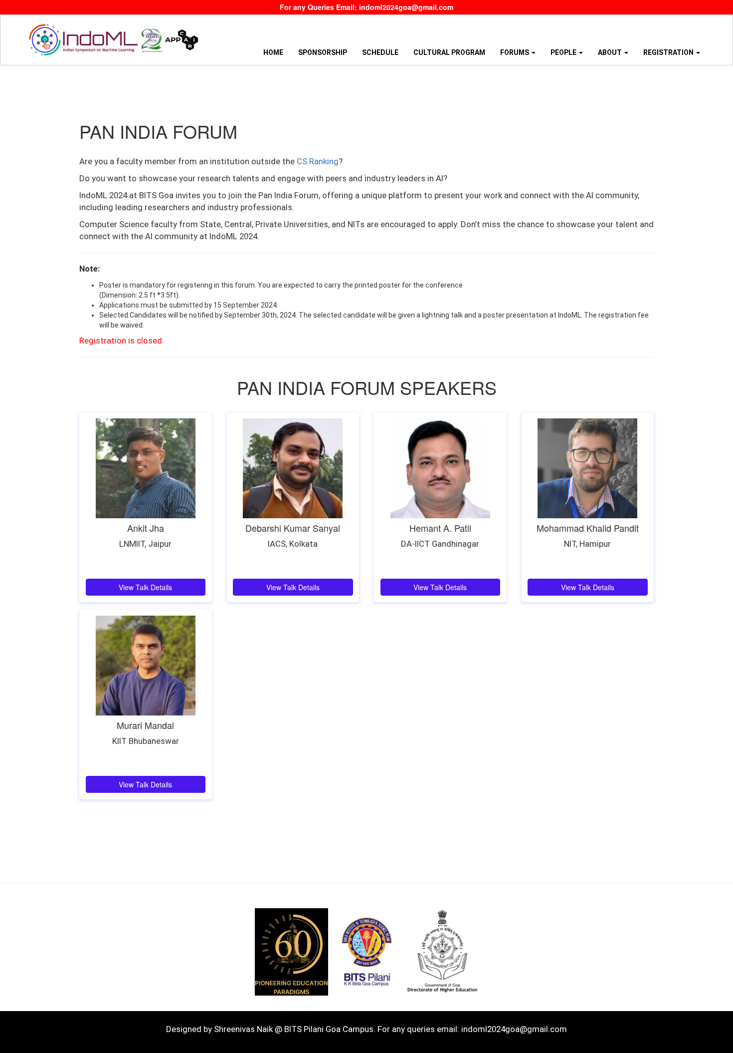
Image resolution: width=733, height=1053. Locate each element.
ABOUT (610, 52)
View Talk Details (145, 587)
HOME (273, 52)
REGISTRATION (669, 52)
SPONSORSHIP (322, 52)
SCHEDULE (380, 52)
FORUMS (515, 52)
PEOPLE (564, 52)
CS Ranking (318, 161)
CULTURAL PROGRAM (449, 52)
